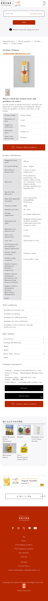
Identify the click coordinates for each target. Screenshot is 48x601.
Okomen (20, 437)
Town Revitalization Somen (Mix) (22, 457)
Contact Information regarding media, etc (24, 570)
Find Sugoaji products (24, 545)
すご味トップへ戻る (24, 496)
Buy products (24, 553)
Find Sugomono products (24, 549)
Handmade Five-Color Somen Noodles (38, 439)
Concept (24, 557)
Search (24, 22)
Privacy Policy (24, 566)
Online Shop (24, 396)
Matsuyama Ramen (7, 456)
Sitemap (24, 562)
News (24, 541)
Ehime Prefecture (24, 590)
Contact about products (26, 147)
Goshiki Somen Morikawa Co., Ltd (16, 53)
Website (24, 388)
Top (24, 537)
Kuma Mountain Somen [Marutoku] (9, 439)
